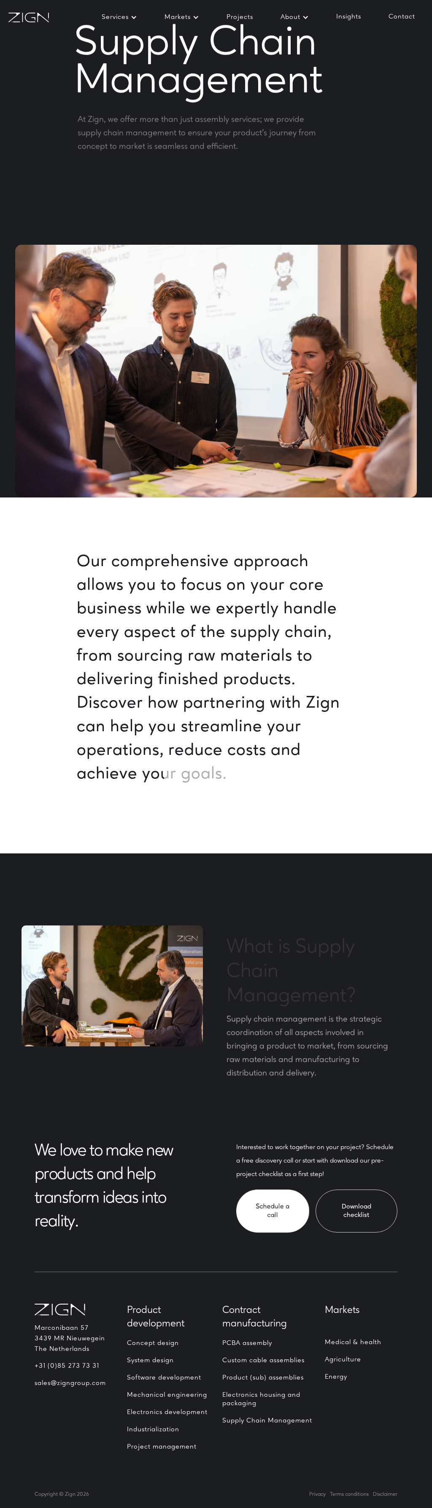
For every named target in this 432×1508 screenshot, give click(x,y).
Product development (155, 1317)
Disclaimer (385, 1494)
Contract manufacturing (254, 1317)
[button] (120, 17)
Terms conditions (349, 1494)
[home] (33, 17)
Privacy (317, 1494)
